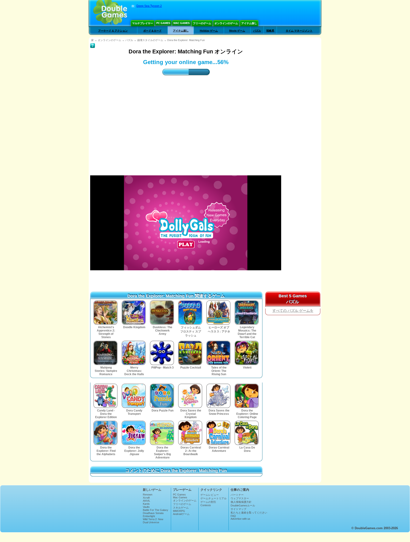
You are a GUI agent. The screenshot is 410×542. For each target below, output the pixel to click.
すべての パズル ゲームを (292, 311)
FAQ (233, 515)
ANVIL (146, 500)
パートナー (237, 494)
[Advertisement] (301, 122)
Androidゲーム (181, 514)
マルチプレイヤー (142, 23)
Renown (147, 494)
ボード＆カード (152, 30)
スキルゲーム (181, 507)
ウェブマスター (240, 498)
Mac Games (181, 23)
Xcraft (146, 497)
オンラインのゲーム (226, 23)
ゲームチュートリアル (213, 498)
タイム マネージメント (299, 30)
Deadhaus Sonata (153, 513)
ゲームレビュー (209, 494)
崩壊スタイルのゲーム (150, 40)
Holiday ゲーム (209, 30)
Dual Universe (151, 522)
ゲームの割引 (208, 501)
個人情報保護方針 (241, 501)
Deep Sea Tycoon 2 (149, 6)
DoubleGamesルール (243, 505)
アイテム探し (249, 23)
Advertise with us (240, 518)
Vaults (146, 506)
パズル (257, 30)
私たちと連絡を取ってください (249, 512)
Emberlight (149, 516)
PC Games (163, 23)
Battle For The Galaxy (155, 510)
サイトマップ (238, 509)
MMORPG (179, 510)
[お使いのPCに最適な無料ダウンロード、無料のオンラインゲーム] (110, 13)
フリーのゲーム (202, 23)
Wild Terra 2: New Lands (153, 520)
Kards (146, 503)
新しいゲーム (152, 489)
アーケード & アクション (113, 30)
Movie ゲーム (237, 30)
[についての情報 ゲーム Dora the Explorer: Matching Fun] (92, 42)
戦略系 (270, 30)
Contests (205, 505)
